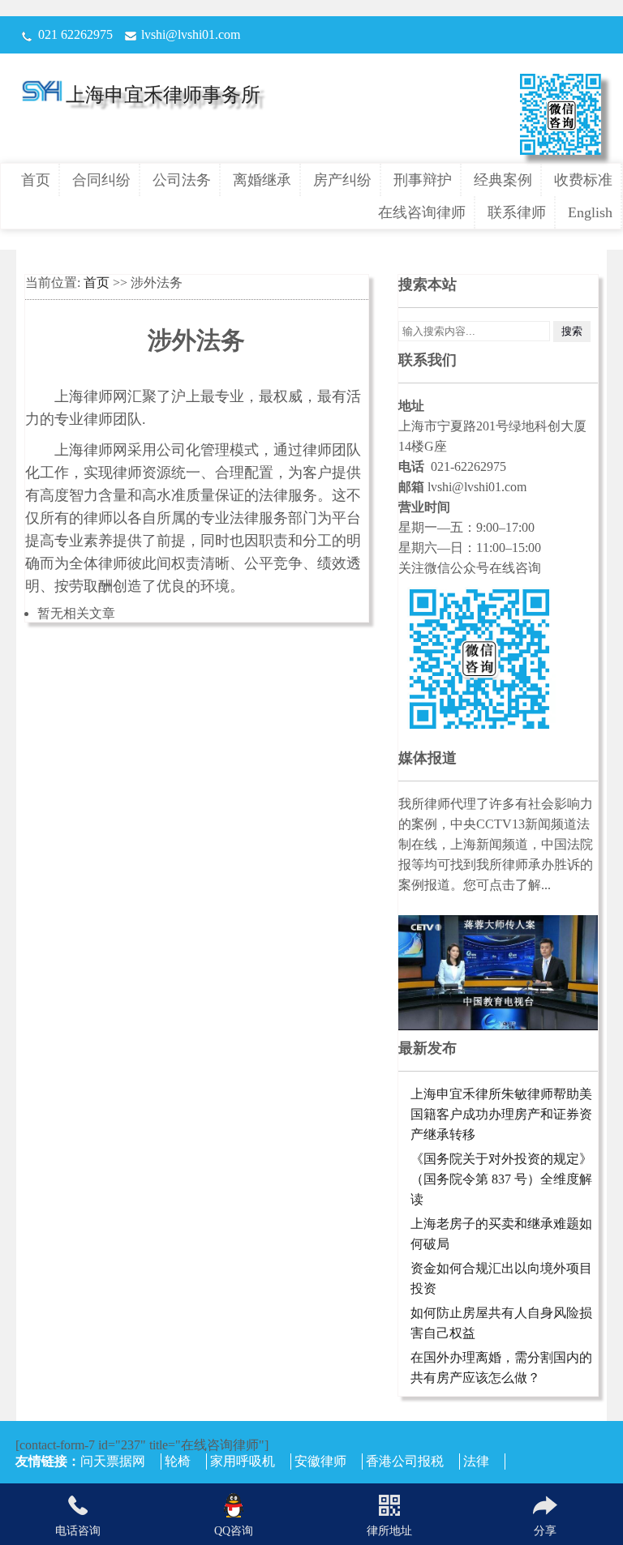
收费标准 (583, 180)
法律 (476, 1461)
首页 (35, 180)
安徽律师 (320, 1461)
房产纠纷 (342, 180)
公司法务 (182, 180)
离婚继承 (262, 180)
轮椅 (178, 1461)
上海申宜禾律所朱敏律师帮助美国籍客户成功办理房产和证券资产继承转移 (501, 1114)
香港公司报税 (405, 1461)
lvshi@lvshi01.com (190, 34)
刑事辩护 (422, 180)
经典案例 (503, 180)
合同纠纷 (101, 180)
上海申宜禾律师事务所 (163, 94)
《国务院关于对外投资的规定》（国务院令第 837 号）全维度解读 (501, 1179)
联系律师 (517, 212)
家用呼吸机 (242, 1461)
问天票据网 (112, 1461)
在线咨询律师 (422, 212)
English (590, 212)
